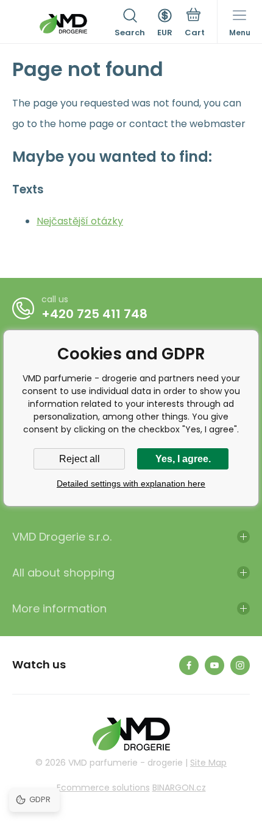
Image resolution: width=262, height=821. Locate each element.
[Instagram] (240, 665)
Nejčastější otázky (80, 221)
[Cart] (195, 24)
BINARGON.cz (179, 787)
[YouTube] (214, 665)
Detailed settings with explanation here (131, 483)
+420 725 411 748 (94, 313)
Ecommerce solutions (103, 787)
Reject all (79, 459)
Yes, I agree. (183, 459)
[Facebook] (189, 665)
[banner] (63, 24)
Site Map (208, 763)
